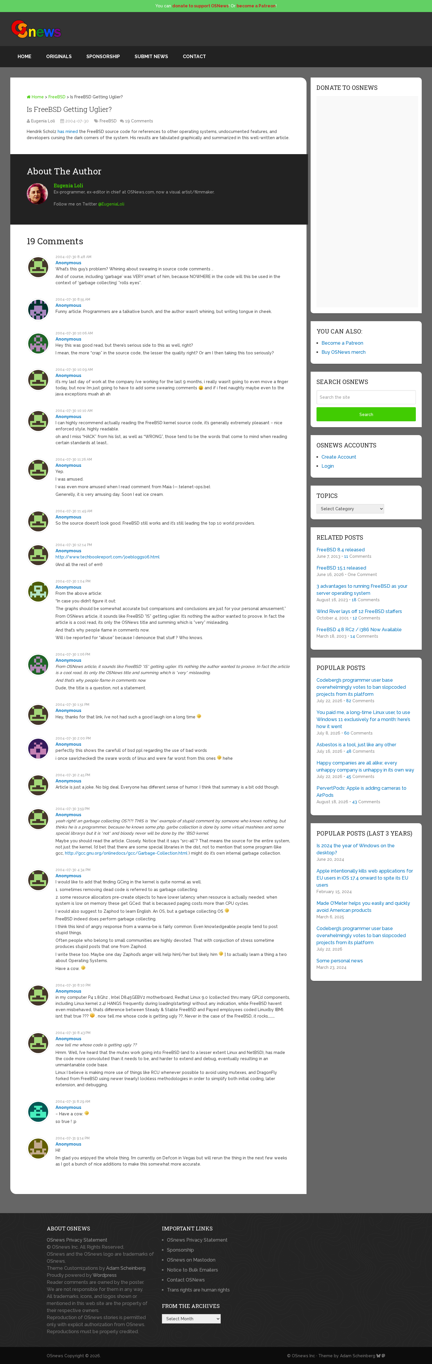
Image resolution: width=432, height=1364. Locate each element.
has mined (68, 131)
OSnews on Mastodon (191, 1260)
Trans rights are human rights (198, 1290)
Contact (194, 56)
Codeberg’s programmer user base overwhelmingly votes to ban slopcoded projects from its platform (361, 687)
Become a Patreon (342, 343)
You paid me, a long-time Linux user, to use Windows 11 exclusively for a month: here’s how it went (363, 719)
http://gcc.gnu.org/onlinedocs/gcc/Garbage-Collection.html (126, 853)
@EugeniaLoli (111, 204)
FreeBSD (57, 97)
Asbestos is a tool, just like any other (356, 744)
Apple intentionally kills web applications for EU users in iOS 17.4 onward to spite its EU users (365, 878)
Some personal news (340, 961)
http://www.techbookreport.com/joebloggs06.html (108, 557)
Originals (59, 56)
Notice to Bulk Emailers (192, 1270)
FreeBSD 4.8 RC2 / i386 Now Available (359, 629)
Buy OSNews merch (344, 352)
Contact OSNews (186, 1280)
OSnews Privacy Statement (77, 1240)
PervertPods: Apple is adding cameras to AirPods (361, 791)
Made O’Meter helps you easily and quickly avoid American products (363, 906)
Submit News (151, 56)
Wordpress (105, 1275)
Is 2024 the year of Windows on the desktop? (356, 849)
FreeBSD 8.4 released (341, 550)
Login (328, 466)
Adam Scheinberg (125, 1268)
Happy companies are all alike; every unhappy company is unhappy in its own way (365, 766)
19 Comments (139, 121)
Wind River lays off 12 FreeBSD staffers (359, 611)
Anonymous (68, 262)
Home (24, 56)
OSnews (55, 1355)
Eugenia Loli (43, 121)
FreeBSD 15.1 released (341, 568)
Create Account (339, 457)
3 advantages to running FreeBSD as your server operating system (362, 589)
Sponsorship (103, 56)
